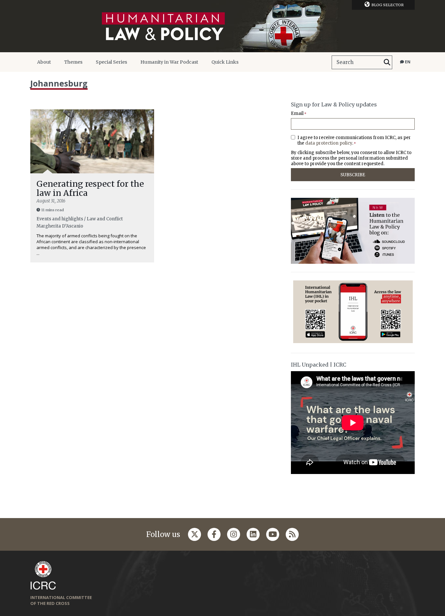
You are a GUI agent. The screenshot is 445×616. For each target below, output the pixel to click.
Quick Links (224, 62)
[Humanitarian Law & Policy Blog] (222, 26)
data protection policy (328, 143)
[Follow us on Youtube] (272, 534)
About (44, 62)
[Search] (387, 62)
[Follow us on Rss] (292, 534)
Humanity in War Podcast (169, 62)
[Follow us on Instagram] (233, 534)
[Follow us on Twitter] (194, 534)
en (407, 62)
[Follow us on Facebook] (214, 534)
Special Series (111, 62)
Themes (73, 62)
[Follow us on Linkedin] (253, 534)
